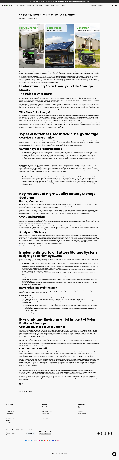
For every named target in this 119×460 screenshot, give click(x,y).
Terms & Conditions (46, 416)
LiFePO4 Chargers (10, 422)
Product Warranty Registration (85, 416)
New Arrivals (9, 406)
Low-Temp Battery (10, 416)
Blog (79, 406)
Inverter (8, 420)
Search (59, 451)
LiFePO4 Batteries (10, 411)
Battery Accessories (10, 425)
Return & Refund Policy (47, 411)
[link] (22, 5)
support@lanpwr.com (46, 433)
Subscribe (31, 433)
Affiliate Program (82, 413)
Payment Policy (45, 406)
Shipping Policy (45, 409)
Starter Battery (9, 413)
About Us (80, 409)
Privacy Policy (45, 418)
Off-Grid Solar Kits (10, 418)
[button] (109, 5)
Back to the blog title (26, 391)
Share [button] (23, 384)
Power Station (9, 409)
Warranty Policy (45, 413)
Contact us (80, 411)
